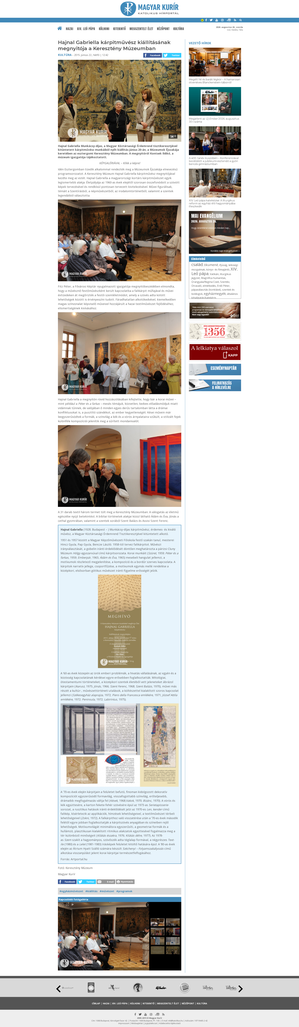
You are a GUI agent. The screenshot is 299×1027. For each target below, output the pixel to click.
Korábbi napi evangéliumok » (225, 250)
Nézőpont (163, 28)
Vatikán (214, 274)
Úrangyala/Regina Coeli (205, 282)
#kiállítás (91, 891)
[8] (119, 140)
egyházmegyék (215, 294)
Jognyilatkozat (151, 1023)
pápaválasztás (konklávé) (206, 289)
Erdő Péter (223, 285)
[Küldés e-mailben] (106, 883)
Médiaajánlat (137, 1023)
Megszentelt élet (141, 28)
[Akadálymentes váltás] (202, 20)
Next (240, 989)
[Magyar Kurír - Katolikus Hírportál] (149, 15)
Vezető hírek (200, 43)
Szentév (224, 282)
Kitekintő (119, 28)
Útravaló (196, 285)
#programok (124, 891)
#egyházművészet (71, 891)
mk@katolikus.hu (175, 1020)
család (197, 264)
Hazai (69, 28)
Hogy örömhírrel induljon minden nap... (210, 221)
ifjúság (223, 265)
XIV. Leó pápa (86, 28)
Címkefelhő (198, 259)
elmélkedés (209, 285)
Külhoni (104, 28)
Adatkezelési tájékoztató (170, 1023)
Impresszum (123, 1023)
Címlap (96, 1003)
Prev (58, 989)
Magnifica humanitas (213, 278)
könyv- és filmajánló (217, 269)
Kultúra (178, 28)
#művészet (107, 891)
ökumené (211, 265)
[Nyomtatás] (125, 883)
